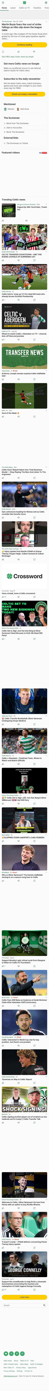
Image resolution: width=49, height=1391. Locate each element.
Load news (24, 1297)
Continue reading (24, 45)
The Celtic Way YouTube (10, 549)
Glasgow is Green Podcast (26, 204)
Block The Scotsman (15, 132)
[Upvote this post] (18, 52)
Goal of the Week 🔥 (10, 413)
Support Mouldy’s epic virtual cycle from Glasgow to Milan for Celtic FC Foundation (23, 961)
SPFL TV (5, 410)
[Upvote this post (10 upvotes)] (3, 597)
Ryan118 (4, 1114)
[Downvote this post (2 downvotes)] (19, 597)
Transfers (37, 8)
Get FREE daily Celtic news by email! (18, 57)
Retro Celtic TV (9, 1367)
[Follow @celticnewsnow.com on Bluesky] (6, 1354)
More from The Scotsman (17, 123)
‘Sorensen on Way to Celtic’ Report (17, 1079)
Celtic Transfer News (11, 1364)
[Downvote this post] (34, 52)
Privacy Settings (9, 1371)
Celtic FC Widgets (36, 1364)
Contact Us (28, 1371)
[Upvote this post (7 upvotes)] (3, 966)
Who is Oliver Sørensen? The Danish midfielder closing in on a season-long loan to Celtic (22, 876)
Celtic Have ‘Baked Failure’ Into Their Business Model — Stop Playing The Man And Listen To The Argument (24, 472)
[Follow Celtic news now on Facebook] (17, 1354)
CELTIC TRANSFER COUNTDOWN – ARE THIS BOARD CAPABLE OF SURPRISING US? (22, 255)
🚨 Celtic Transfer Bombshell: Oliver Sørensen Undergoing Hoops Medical (22, 719)
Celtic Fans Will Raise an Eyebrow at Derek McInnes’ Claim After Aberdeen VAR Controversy (24, 1001)
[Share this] (3, 52)
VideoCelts (6, 371)
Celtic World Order (8, 252)
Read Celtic (6, 997)
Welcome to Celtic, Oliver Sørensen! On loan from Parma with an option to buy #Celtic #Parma (23, 1203)
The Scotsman (7, 21)
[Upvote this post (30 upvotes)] (3, 1290)
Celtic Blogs (24, 1364)
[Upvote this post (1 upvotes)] (3, 300)
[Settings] (46, 2)
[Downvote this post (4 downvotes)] (19, 1290)
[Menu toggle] (3, 2)
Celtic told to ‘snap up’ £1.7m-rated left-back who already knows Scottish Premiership (23, 295)
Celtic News (8, 1361)
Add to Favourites (14, 127)
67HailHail (5, 872)
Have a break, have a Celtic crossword (18, 593)
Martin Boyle (24, 109)
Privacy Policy (21, 1367)
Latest (13, 8)
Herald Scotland (7, 1037)
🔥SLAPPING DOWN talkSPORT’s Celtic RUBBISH (23, 837)
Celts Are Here (7, 716)
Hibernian (11, 109)
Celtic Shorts (6, 291)
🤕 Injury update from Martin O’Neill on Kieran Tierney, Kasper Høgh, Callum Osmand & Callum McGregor (23, 553)
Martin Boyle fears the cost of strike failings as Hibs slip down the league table (22, 27)
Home (4, 8)
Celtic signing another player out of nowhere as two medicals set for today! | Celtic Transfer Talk (24, 1118)
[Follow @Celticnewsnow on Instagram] (22, 1354)
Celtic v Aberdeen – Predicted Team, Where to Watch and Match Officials (22, 759)
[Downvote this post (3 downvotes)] (19, 966)
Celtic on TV (24, 8)
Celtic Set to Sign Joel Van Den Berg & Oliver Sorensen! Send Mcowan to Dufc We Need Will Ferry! (22, 633)
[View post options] (46, 204)
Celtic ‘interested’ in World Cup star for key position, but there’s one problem (20, 1041)
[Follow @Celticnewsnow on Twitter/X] (11, 1354)
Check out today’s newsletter (24, 94)
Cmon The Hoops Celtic (10, 628)
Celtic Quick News (8, 1077)
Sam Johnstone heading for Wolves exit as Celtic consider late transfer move (23, 513)
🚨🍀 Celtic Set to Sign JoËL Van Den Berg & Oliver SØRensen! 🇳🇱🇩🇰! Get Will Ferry (24, 799)
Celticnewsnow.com (10, 1376)
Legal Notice (32, 1367)
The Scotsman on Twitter (17, 143)
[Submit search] (44, 1305)
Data (32, 1361)
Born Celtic (5, 835)
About (16, 1361)
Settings (20, 1371)
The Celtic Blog (7, 467)
